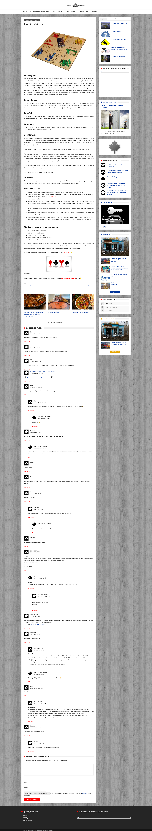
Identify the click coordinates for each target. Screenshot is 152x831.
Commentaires (119, 19)
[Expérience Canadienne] (76, 3)
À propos (25, 815)
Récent (110, 19)
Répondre (27, 341)
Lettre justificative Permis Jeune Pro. (34, 285)
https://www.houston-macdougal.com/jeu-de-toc (38, 377)
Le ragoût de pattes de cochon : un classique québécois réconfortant (34, 314)
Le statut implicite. (88, 285)
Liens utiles (26, 819)
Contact (25, 817)
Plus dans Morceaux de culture (35, 291)
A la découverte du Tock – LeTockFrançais (43, 371)
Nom (25, 776)
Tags (127, 19)
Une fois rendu (108, 217)
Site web (26, 787)
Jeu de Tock (66, 252)
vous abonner (85, 793)
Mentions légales (27, 820)
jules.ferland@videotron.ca (38, 624)
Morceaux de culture (32, 20)
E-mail (26, 782)
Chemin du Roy (54, 196)
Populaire (103, 19)
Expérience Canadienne (68, 278)
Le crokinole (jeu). (54, 312)
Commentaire (27, 763)
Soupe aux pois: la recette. (80, 312)
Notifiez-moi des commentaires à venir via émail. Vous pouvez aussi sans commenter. (57, 794)
